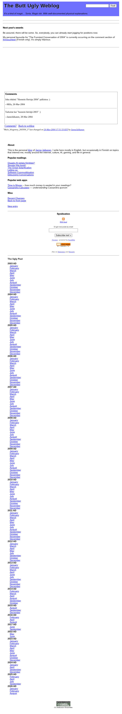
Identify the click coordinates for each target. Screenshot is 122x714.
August (13, 282)
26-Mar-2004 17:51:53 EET (56, 129)
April (12, 273)
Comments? (11, 126)
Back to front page (17, 200)
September (15, 285)
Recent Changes (16, 198)
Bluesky (72, 252)
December (15, 292)
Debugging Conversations (21, 175)
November (15, 289)
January (14, 266)
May (12, 275)
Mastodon (61, 252)
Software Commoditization (21, 172)
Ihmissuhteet (9, 39)
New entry (13, 206)
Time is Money (15, 185)
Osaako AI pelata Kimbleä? (21, 163)
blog (30, 150)
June (12, 278)
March (13, 270)
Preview (55, 240)
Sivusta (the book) (17, 165)
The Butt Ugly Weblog (32, 6)
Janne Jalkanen (43, 150)
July (12, 280)
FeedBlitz (71, 240)
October (14, 287)
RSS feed (63, 222)
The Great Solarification (19, 168)
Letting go (13, 170)
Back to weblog (26, 126)
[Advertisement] (61, 68)
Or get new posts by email (63, 227)
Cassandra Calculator (18, 187)
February (14, 268)
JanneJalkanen (77, 129)
